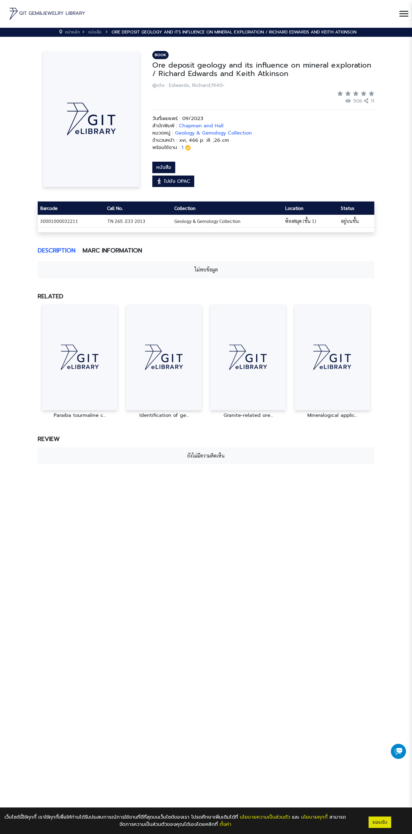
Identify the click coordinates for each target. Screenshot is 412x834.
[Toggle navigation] (404, 14)
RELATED (50, 296)
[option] (79, 361)
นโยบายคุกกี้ (314, 817)
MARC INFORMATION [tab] (112, 250)
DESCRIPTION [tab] (56, 250)
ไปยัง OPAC (176, 181)
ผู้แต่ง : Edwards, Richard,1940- (188, 85)
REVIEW (49, 438)
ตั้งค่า (225, 824)
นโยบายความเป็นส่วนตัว (265, 817)
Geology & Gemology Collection (213, 133)
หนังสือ (163, 167)
